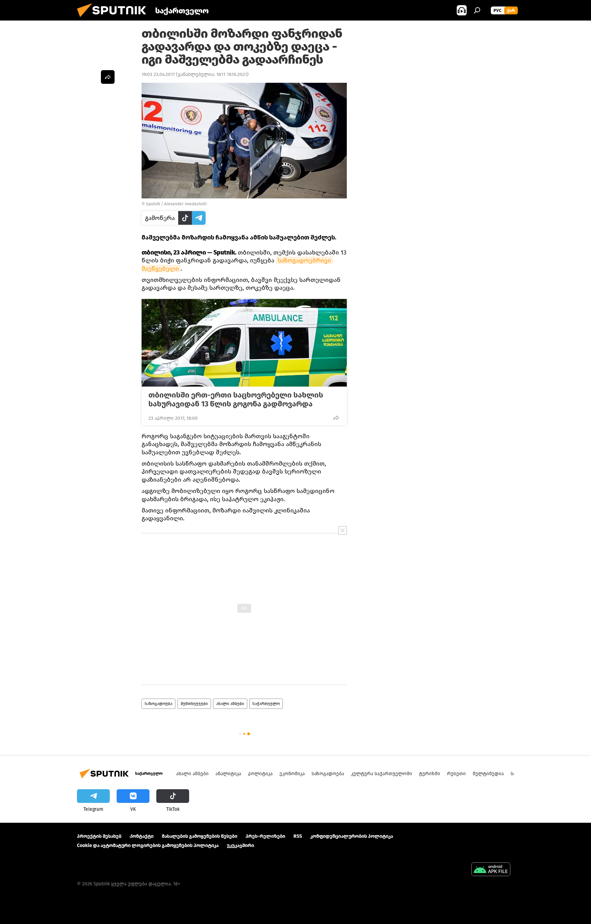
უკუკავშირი (240, 845)
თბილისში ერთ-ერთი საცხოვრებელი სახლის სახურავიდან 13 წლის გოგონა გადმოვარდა (235, 399)
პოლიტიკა (260, 774)
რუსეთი (456, 774)
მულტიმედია (488, 774)
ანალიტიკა (228, 774)
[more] (336, 418)
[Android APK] (491, 870)
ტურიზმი (429, 774)
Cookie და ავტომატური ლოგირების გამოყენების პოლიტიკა (148, 845)
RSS (297, 836)
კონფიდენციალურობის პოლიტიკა (351, 836)
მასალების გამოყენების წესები (199, 836)
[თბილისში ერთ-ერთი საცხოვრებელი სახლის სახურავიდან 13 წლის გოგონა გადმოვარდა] (244, 343)
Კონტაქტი (142, 836)
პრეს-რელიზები (265, 836)
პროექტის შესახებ (99, 836)
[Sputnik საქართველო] (114, 19)
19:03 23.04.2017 (158, 74)
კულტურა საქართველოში (381, 774)
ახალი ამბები (230, 703)
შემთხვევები (194, 703)
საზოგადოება (158, 703)
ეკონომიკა (292, 774)
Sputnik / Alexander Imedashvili (176, 203)
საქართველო (266, 703)
